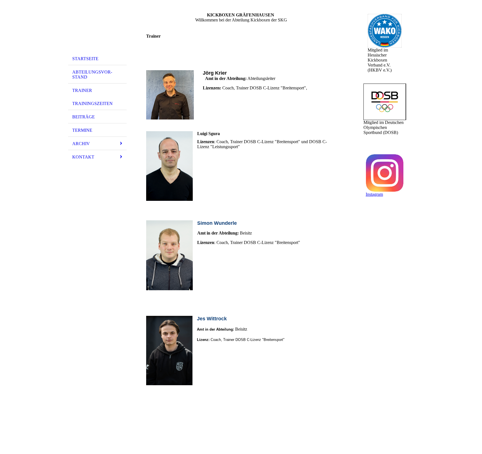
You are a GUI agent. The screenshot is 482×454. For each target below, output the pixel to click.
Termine (82, 130)
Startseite (85, 58)
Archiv (81, 143)
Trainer (82, 90)
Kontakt (83, 157)
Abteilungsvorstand (92, 74)
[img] (97, 29)
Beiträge (83, 116)
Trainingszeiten (92, 103)
